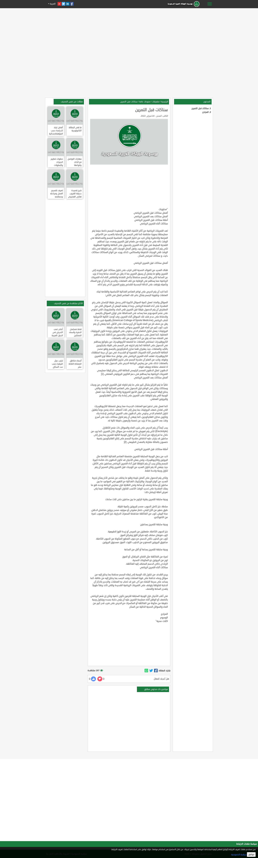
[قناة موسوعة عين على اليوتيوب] (59, 4)
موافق (251, 854)
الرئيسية (164, 101)
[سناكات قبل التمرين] (156, 670)
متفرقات (155, 101)
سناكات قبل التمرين (200, 108)
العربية (52, 3)
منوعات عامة (144, 101)
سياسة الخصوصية (238, 854)
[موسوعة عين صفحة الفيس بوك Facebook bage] (72, 4)
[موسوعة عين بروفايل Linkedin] (67, 4)
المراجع (205, 112)
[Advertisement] (129, 30)
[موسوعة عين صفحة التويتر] (63, 4)
